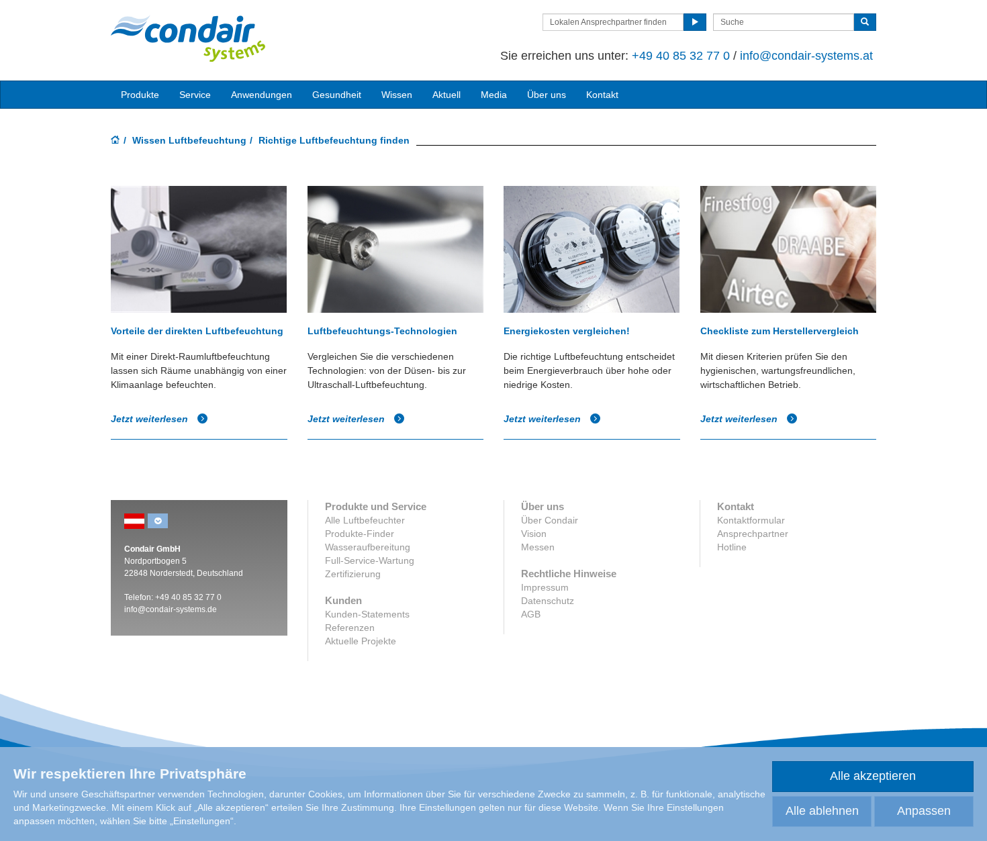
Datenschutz (547, 600)
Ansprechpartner (752, 533)
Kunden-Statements (367, 614)
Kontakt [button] (602, 94)
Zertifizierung (353, 573)
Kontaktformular (751, 520)
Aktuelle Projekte (360, 641)
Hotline (732, 547)
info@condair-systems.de (170, 609)
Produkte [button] (140, 94)
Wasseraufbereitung (367, 547)
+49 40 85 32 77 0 (681, 55)
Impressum (545, 587)
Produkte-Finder (359, 533)
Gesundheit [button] (336, 94)
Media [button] (494, 94)
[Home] (115, 141)
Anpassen (924, 811)
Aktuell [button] (446, 94)
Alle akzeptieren (873, 776)
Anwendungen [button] (261, 94)
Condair (188, 38)
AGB (530, 614)
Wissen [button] (396, 94)
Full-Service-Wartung (369, 560)
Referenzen (350, 627)
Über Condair (549, 520)
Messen (538, 547)
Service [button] (195, 94)
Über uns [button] (546, 94)
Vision (534, 533)
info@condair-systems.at (806, 55)
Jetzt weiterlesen (151, 418)
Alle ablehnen (822, 811)
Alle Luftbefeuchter (365, 520)
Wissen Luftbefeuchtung (189, 140)
